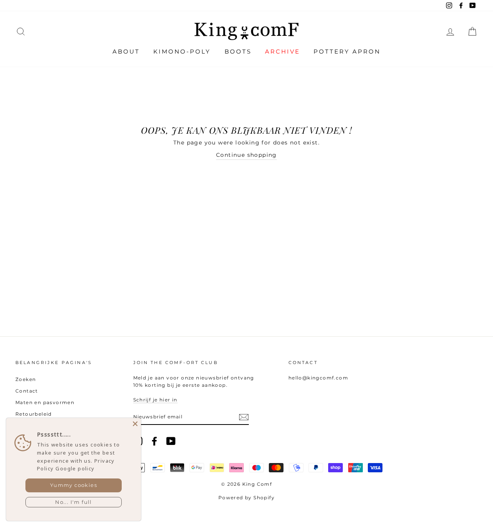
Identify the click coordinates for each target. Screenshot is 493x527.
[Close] (135, 424)
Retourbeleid (33, 414)
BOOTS (238, 51)
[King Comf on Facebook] (154, 441)
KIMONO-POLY (182, 51)
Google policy (74, 468)
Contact (26, 391)
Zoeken (25, 379)
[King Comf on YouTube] (171, 441)
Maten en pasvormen (44, 402)
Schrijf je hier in (155, 400)
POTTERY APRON (347, 51)
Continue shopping (246, 154)
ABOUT (126, 51)
